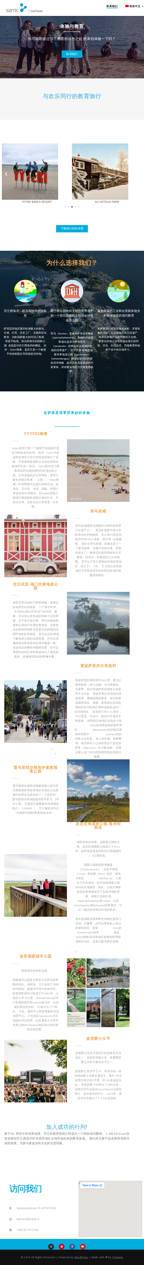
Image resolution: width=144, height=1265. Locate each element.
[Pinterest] (61, 1247)
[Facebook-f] (72, 1247)
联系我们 (112, 6)
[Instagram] (51, 1247)
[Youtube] (83, 1247)
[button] (6, 173)
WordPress (81, 1257)
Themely (117, 1257)
